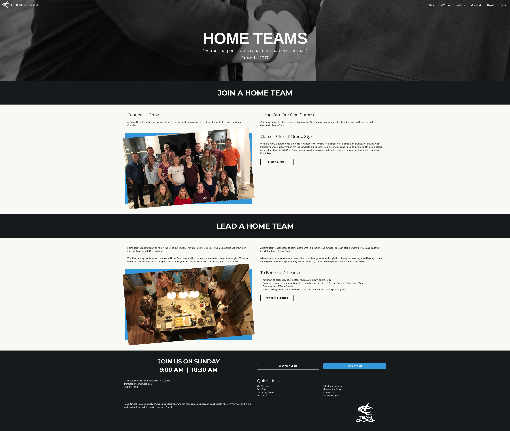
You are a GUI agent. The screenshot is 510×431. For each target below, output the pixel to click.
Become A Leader (277, 298)
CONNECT (446, 5)
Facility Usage (330, 395)
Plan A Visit (354, 366)
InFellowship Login (332, 386)
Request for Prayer (332, 389)
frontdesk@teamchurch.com (138, 384)
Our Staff (261, 389)
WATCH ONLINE (288, 366)
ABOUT (432, 5)
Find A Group (276, 162)
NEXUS (491, 5)
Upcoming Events (266, 392)
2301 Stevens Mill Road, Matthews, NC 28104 (147, 380)
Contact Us (329, 392)
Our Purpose (263, 386)
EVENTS (461, 5)
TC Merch (262, 395)
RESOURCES (476, 5)
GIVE (503, 5)
